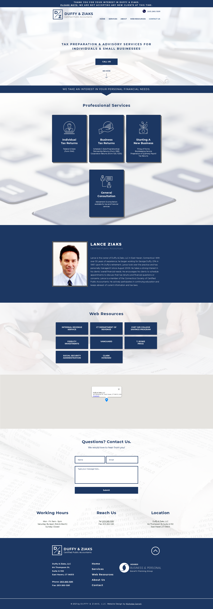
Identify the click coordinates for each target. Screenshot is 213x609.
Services (98, 569)
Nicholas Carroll (134, 604)
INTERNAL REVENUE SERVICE (72, 328)
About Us (98, 579)
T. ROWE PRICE (140, 342)
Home (96, 563)
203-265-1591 (108, 521)
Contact (97, 585)
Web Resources (102, 574)
